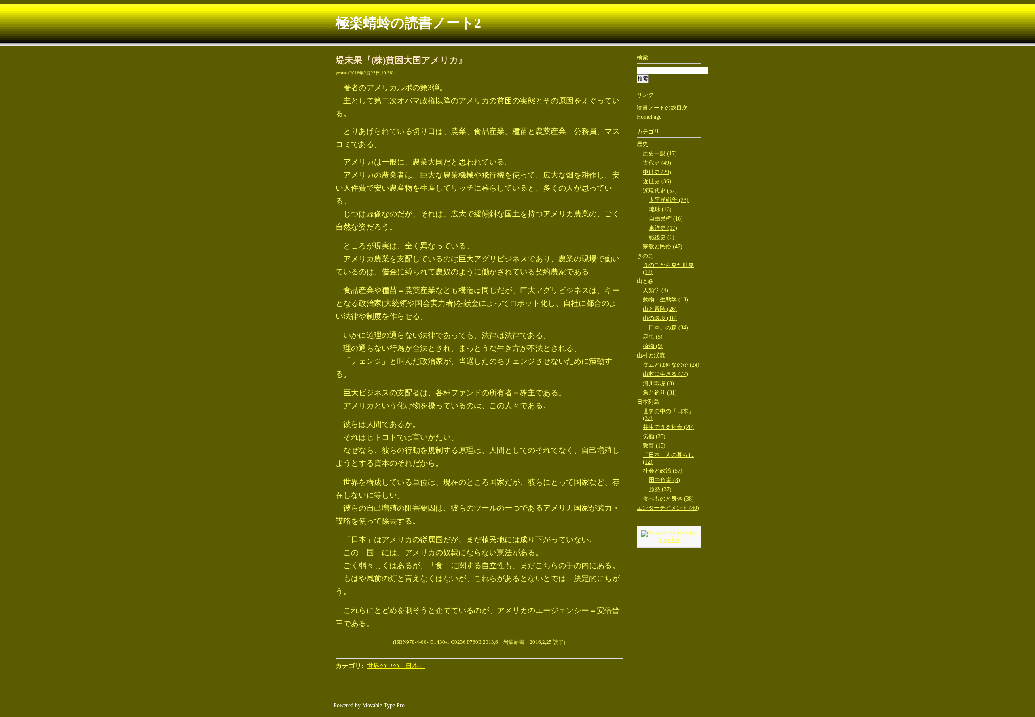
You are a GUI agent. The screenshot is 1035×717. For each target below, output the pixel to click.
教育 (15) (654, 446)
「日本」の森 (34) (665, 328)
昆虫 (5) (653, 337)
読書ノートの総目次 (662, 108)
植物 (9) (653, 346)
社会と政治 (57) (662, 471)
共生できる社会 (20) (668, 427)
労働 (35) (654, 436)
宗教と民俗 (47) (662, 247)
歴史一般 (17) (660, 154)
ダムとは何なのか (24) (671, 365)
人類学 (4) (655, 290)
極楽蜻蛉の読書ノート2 (408, 22)
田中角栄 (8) (664, 480)
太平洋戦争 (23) (669, 200)
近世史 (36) (657, 181)
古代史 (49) (657, 163)
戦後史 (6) (661, 237)
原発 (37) (660, 489)
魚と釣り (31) (660, 393)
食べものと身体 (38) (668, 499)
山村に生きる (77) (665, 374)
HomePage (649, 117)
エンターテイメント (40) (668, 508)
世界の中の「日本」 (396, 665)
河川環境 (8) (658, 383)
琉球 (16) (660, 209)
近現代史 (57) (660, 191)
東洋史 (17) (663, 228)
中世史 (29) (657, 172)
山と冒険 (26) (660, 309)
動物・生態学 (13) (665, 300)
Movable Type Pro (383, 705)
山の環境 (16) (660, 318)
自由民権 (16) (666, 219)
